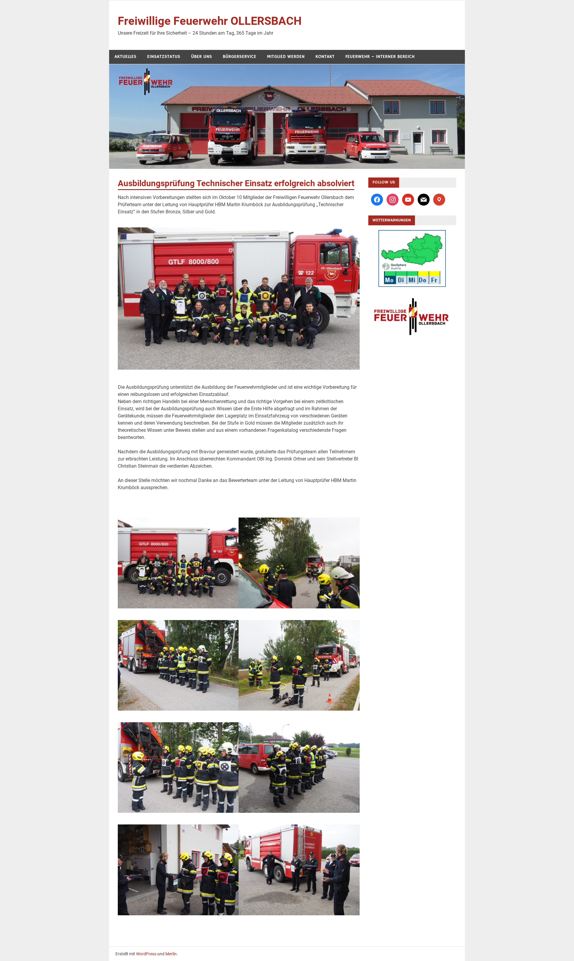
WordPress (146, 953)
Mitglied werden (286, 56)
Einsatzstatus (163, 56)
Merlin (171, 953)
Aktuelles (125, 56)
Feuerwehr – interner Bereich (380, 56)
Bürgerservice (239, 56)
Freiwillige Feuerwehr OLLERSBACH (210, 20)
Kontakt (325, 56)
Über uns (201, 56)
